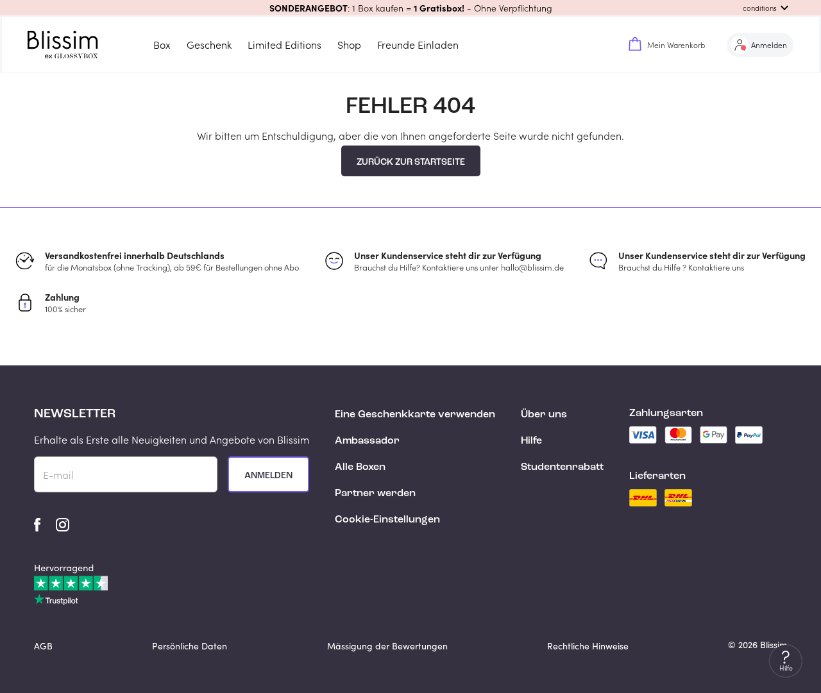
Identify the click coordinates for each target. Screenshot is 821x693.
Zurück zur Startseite (411, 162)
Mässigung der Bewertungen (387, 646)
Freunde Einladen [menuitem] (418, 44)
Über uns (544, 415)
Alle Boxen (360, 467)
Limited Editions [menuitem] (284, 44)
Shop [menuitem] (349, 44)
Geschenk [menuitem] (209, 44)
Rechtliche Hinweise (588, 646)
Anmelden (268, 475)
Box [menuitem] (162, 44)
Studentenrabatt (562, 467)
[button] (410, 7)
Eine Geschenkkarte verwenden (415, 415)
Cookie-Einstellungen (387, 520)
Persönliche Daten (189, 646)
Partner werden (375, 493)
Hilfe (531, 441)
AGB (43, 646)
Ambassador (367, 441)
